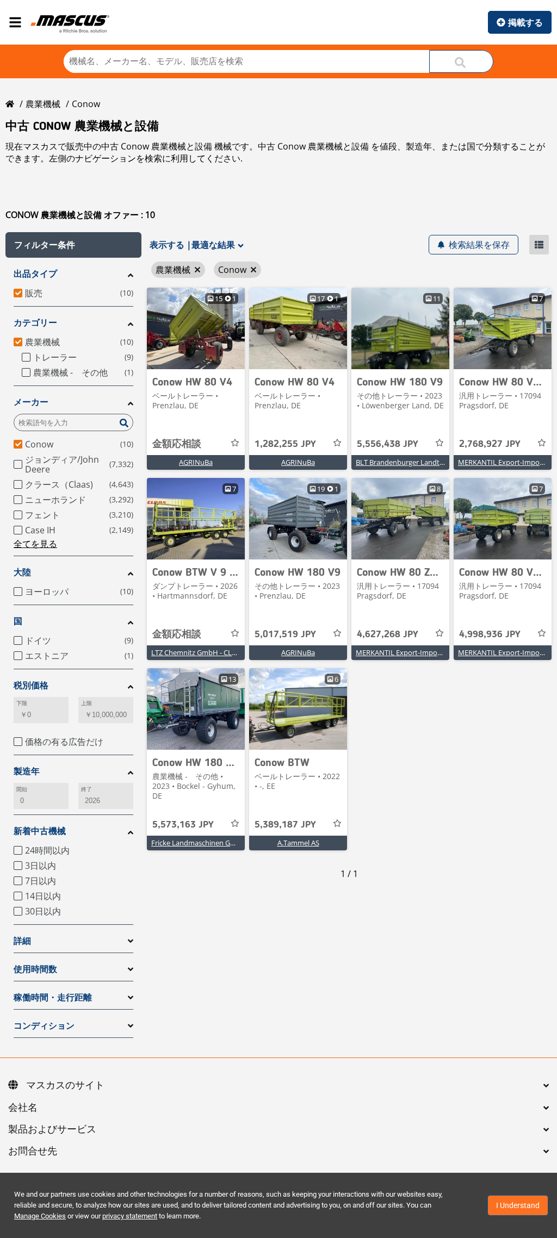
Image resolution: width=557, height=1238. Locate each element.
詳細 (22, 940)
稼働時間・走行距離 (53, 997)
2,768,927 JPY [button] (490, 444)
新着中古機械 (40, 831)
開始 (21, 789)
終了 (86, 789)
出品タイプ (35, 273)
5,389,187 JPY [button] (285, 825)
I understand (518, 1205)
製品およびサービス (52, 1130)
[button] (73, 245)
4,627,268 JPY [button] (387, 634)
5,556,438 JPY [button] (387, 444)
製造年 (27, 771)
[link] (196, 328)
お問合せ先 (32, 1151)
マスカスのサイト (65, 1086)
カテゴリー (35, 322)
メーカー (31, 402)
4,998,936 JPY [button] (490, 634)
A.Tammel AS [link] (298, 843)
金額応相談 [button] (176, 444)
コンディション (44, 1025)
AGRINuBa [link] (196, 462)
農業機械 (43, 104)
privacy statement (129, 1216)
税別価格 (31, 685)
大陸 (22, 572)
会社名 (23, 1108)
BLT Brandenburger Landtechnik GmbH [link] (420, 462)
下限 (21, 703)
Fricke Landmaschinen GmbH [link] (198, 843)
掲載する (525, 22)
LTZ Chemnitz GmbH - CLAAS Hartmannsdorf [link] (223, 652)
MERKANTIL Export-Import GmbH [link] (411, 652)
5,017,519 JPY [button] (285, 634)
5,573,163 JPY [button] (183, 825)
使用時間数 (35, 969)
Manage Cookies (40, 1216)
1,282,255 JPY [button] (285, 444)
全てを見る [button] (35, 544)
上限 (86, 703)
